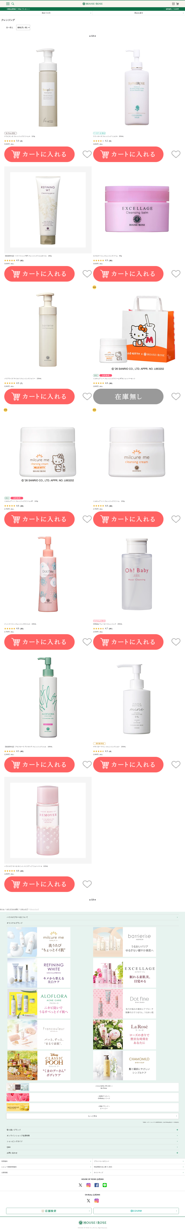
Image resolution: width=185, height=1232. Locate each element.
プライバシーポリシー (101, 1161)
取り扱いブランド (14, 1130)
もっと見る (92, 1116)
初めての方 (46, 13)
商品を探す (138, 13)
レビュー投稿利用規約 (9, 1167)
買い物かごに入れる (39, 154)
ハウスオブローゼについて (17, 917)
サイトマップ (98, 1172)
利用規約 (5, 1161)
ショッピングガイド (15, 1141)
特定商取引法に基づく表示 (103, 1167)
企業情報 (5, 1172)
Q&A (8, 1147)
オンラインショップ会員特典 (18, 1136)
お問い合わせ (12, 1153)
